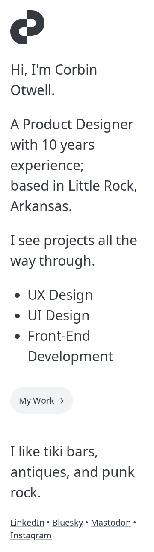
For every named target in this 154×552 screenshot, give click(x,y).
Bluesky (67, 522)
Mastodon (111, 522)
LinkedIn (27, 522)
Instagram (31, 535)
